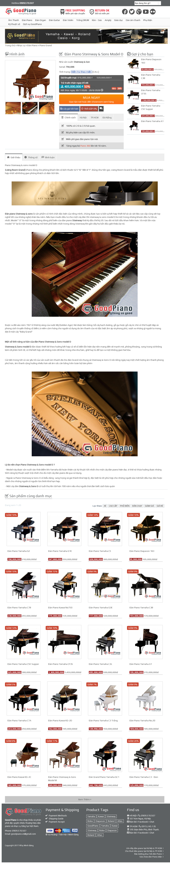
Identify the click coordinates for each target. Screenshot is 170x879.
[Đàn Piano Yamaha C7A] (24, 698)
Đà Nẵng (107, 117)
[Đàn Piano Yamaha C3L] (105, 641)
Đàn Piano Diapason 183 (141, 551)
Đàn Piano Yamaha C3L (100, 664)
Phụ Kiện (147, 20)
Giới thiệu (15, 157)
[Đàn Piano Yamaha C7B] (24, 585)
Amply (108, 20)
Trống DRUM (82, 20)
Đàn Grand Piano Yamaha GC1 (104, 777)
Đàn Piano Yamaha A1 (140, 664)
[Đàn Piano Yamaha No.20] (146, 698)
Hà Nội (83, 117)
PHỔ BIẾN (124, 506)
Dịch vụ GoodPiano (32, 24)
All (105, 506)
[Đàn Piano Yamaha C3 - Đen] (146, 754)
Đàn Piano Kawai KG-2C (19, 777)
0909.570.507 (19, 830)
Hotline (23, 3)
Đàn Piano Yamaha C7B (19, 607)
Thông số (33, 157)
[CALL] (95, 71)
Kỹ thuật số (14, 24)
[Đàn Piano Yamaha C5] (105, 528)
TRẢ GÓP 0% (90, 108)
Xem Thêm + (84, 799)
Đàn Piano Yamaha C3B (141, 607)
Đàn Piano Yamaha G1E (60, 551)
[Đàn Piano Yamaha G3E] (105, 585)
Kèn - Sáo (97, 20)
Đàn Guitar (54, 20)
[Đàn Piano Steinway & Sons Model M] (64, 754)
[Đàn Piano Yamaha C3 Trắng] (105, 698)
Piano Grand (46, 45)
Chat (152, 822)
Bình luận (50, 157)
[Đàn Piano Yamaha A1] (146, 641)
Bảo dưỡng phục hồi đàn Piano (148, 854)
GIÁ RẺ (160, 506)
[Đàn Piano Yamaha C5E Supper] (24, 641)
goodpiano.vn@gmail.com (23, 834)
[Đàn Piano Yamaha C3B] (146, 585)
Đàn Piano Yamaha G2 (18, 551)
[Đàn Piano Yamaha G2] (24, 528)
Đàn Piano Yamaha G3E (101, 607)
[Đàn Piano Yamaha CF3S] (64, 641)
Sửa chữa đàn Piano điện (150, 857)
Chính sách (70, 117)
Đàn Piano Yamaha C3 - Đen (143, 777)
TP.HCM (94, 117)
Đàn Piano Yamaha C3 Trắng (103, 720)
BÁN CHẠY (137, 506)
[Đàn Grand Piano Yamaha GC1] (105, 754)
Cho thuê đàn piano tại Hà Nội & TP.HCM (143, 851)
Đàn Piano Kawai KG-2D (60, 720)
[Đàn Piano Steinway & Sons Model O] (30, 80)
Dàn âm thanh (133, 20)
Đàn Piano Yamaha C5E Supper (23, 664)
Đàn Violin (68, 20)
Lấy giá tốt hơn (70, 108)
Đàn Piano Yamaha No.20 (142, 720)
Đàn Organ (40, 20)
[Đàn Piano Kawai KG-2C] (24, 754)
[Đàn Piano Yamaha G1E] (64, 528)
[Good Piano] (30, 11)
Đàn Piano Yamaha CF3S (60, 664)
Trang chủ (10, 45)
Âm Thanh (13, 20)
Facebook (143, 822)
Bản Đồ (133, 822)
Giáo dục (118, 20)
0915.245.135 (149, 826)
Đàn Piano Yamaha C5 (100, 551)
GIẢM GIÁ (149, 506)
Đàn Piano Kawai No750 (60, 607)
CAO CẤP (113, 506)
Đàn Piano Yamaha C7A (19, 720)
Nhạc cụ (21, 45)
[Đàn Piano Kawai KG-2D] (64, 698)
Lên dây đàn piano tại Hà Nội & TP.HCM (144, 848)
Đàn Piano (27, 20)
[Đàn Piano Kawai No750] (64, 585)
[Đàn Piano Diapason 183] (146, 528)
